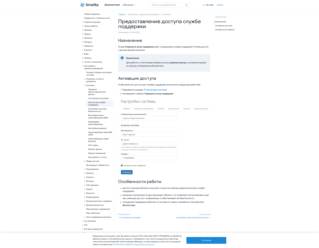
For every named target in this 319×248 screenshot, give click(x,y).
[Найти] (186, 4)
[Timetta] (89, 5)
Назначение (220, 22)
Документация (112, 5)
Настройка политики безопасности (192, 217)
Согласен (206, 240)
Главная (121, 14)
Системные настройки (130, 217)
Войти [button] (220, 5)
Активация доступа (223, 26)
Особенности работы (225, 30)
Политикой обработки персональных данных (134, 244)
